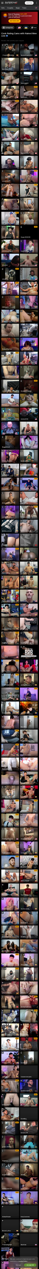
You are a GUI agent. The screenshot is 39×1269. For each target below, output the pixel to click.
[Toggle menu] (2, 3)
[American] (19, 27)
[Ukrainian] (26, 27)
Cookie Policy (22, 1261)
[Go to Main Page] (12, 3)
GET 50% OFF (14, 21)
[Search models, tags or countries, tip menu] (36, 8)
